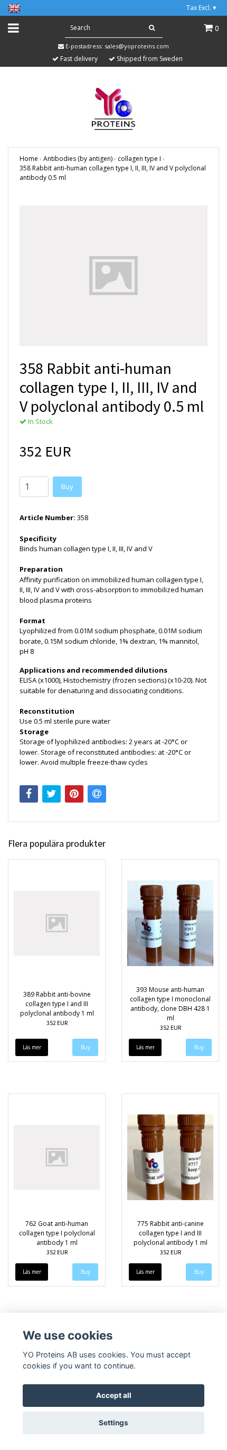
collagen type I (139, 158)
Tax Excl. (201, 7)
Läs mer (32, 1047)
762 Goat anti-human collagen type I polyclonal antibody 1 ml (57, 1233)
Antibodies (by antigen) (77, 158)
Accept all (113, 1395)
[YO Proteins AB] (114, 108)
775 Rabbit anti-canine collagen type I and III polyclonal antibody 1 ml (170, 1233)
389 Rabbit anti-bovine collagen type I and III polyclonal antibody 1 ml (57, 1004)
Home (29, 158)
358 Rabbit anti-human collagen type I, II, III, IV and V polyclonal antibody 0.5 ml (113, 173)
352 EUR (57, 1023)
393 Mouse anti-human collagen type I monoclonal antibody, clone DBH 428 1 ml (170, 1003)
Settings (113, 1422)
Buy (67, 486)
